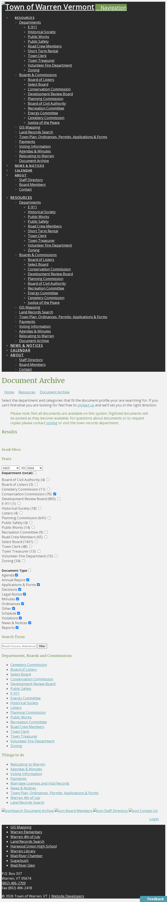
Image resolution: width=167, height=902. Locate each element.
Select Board (20, 674)
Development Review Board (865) (29, 498)
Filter (42, 646)
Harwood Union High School (33, 846)
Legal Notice (12, 594)
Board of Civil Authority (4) (24, 479)
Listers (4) (10, 513)
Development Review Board (32, 683)
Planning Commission (28, 712)
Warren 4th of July (25, 797)
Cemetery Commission (28, 664)
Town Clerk (19, 731)
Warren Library (22, 851)
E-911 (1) (9, 503)
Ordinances (11, 603)
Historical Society (24, 703)
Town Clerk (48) (15, 546)
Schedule (9, 613)
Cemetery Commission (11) (24, 489)
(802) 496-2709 (14, 883)
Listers (16, 707)
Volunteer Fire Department (32, 741)
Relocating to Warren (27, 764)
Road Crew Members (27, 726)
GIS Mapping (21, 827)
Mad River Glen (22, 865)
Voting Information (26, 773)
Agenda (8, 575)
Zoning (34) (11, 560)
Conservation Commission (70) (27, 494)
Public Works (21, 717)
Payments (18, 778)
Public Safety (20, 688)
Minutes (8, 599)
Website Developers (67, 896)
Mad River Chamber (26, 855)
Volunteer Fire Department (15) (28, 556)
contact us (85, 405)
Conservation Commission (31, 679)
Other (6, 608)
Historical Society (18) (19, 508)
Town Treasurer (23, 736)
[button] (111, 7)
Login (154, 819)
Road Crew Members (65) (22, 537)
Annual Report (13, 580)
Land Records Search (27, 802)
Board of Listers (23, 669)
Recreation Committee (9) (23, 532)
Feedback (155, 899)
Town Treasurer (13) (19, 551)
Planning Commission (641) (24, 518)
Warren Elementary (26, 832)
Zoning (16, 745)
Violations (10, 618)
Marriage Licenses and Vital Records (39, 783)
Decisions (9, 589)
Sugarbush (19, 860)
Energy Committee (25, 698)
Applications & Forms (19, 584)
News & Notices (14, 622)
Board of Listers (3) (18, 484)
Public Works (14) (16, 527)
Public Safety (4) (15, 522)
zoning (51, 423)
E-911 (15, 693)
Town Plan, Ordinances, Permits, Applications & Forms (54, 793)
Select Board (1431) (18, 541)
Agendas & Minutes (26, 769)
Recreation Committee (28, 722)
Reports (8, 627)
